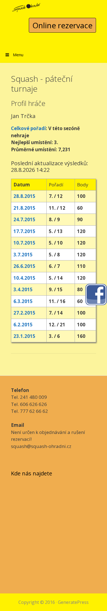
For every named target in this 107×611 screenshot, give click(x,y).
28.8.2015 (24, 196)
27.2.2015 (24, 313)
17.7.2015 (24, 231)
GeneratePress (73, 602)
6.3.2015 (23, 301)
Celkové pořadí (28, 128)
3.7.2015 (23, 254)
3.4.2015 (23, 289)
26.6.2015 (24, 266)
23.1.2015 (24, 336)
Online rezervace (62, 25)
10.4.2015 (24, 278)
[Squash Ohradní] (26, 6)
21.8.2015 (24, 208)
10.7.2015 (24, 243)
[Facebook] (96, 294)
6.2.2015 (23, 324)
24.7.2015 (24, 219)
